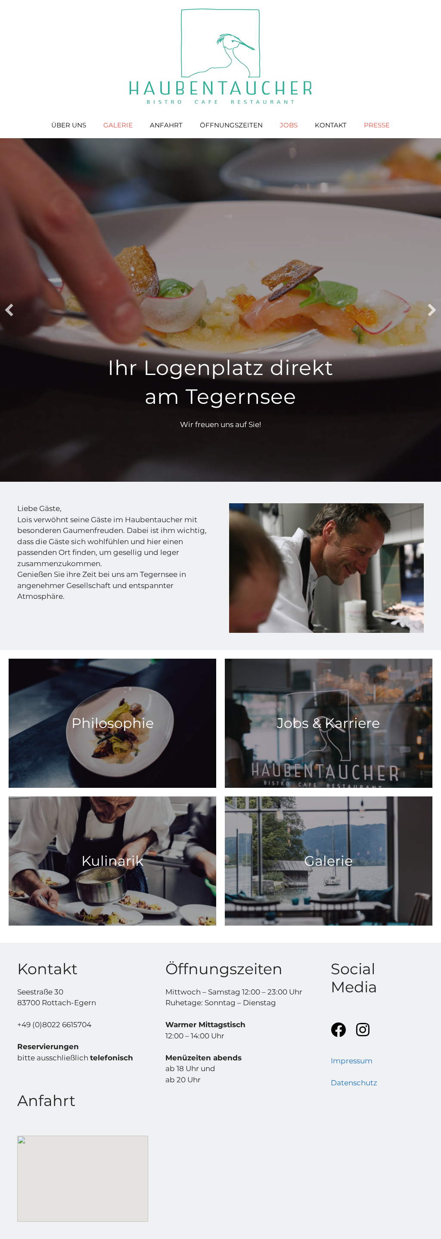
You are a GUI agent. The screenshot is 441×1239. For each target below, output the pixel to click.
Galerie (118, 125)
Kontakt (331, 125)
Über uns (68, 125)
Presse (377, 125)
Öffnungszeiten (231, 125)
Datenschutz (354, 1082)
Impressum (352, 1060)
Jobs (289, 125)
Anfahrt (166, 125)
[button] (9, 310)
